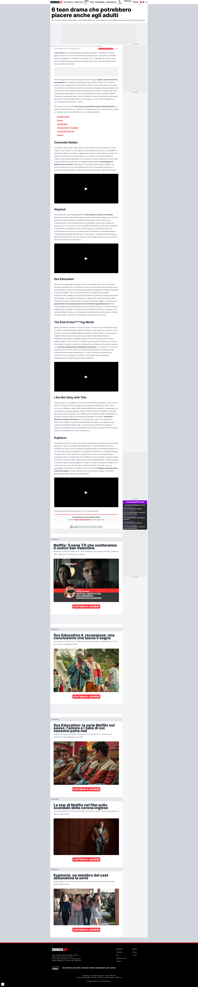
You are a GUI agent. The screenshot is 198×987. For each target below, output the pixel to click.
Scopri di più (99, 46)
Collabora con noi (121, 958)
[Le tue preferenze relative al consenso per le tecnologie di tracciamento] (2, 984)
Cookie (134, 955)
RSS (117, 955)
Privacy (134, 952)
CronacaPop (85, 967)
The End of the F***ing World (67, 128)
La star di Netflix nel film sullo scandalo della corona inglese (81, 806)
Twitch (141, 502)
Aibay (107, 967)
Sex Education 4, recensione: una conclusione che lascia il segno (84, 636)
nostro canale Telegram (83, 519)
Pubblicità (119, 952)
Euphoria (60, 135)
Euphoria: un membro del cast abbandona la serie (81, 876)
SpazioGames (76, 967)
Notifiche (119, 961)
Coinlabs (112, 967)
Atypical (60, 120)
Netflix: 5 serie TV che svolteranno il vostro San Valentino (85, 546)
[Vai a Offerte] (141, 2)
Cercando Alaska (63, 117)
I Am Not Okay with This (65, 131)
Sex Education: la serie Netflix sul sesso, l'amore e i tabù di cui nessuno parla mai (84, 728)
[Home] (56, 2)
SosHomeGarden (100, 967)
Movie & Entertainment (106, 48)
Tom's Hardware (67, 967)
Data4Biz (92, 967)
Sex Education (62, 124)
